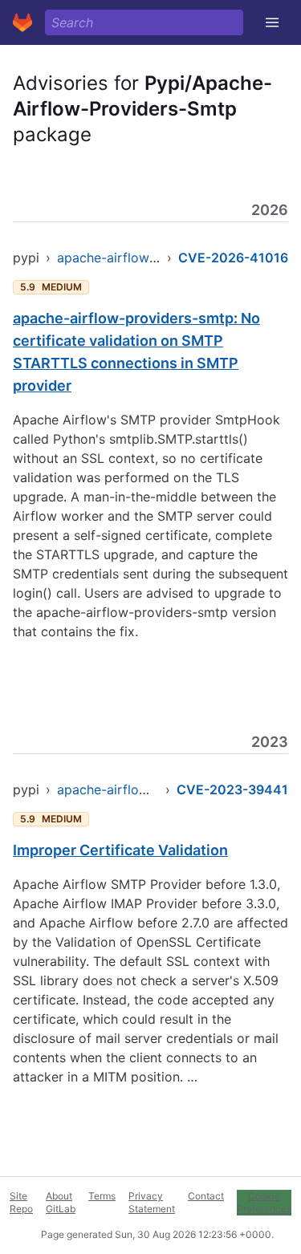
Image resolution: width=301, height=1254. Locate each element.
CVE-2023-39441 (232, 789)
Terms (102, 1196)
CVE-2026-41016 (233, 258)
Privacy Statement (151, 1202)
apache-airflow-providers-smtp (153, 258)
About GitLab (60, 1202)
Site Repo (21, 1202)
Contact (206, 1196)
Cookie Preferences (264, 1202)
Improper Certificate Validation (120, 850)
